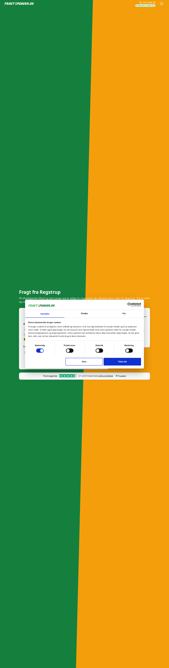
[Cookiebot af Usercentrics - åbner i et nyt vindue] (129, 305)
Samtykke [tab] (45, 314)
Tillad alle (122, 361)
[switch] (69, 350)
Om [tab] (124, 313)
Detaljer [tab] (84, 313)
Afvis (84, 361)
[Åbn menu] (161, 4)
